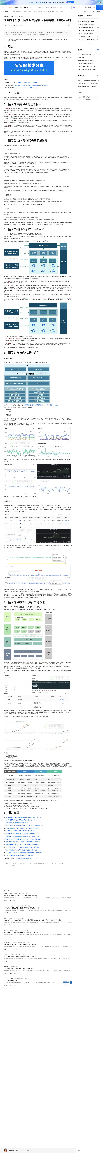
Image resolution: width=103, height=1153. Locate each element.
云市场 (39, 7)
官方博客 (40, 11)
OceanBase (54, 863)
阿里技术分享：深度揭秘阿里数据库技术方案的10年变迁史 (20, 833)
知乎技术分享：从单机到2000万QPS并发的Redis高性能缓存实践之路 (23, 817)
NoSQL (48, 863)
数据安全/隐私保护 (19, 978)
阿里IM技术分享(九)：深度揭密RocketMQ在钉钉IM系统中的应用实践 (22, 839)
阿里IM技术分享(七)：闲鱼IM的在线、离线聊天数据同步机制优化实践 (23, 842)
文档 (83, 7)
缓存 (23, 894)
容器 (26, 978)
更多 (98, 50)
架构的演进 (81, 57)
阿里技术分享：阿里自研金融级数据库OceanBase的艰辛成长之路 (41, 405)
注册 (94, 7)
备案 (86, 7)
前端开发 (12, 954)
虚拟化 (22, 918)
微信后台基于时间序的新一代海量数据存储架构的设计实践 (20, 820)
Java (15, 918)
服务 (47, 7)
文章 (17, 16)
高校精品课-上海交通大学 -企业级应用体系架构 (88, 69)
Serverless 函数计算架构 (84, 54)
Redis (65, 863)
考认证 (45, 11)
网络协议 (20, 942)
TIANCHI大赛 (51, 11)
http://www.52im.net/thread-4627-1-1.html (26, 88)
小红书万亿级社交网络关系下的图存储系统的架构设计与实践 (21, 850)
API (28, 942)
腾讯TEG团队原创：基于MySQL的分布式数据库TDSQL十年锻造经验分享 (24, 825)
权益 (31, 7)
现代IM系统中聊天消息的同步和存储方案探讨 (16, 822)
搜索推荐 (26, 930)
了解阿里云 (53, 7)
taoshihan (6, 954)
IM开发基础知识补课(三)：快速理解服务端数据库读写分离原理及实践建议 (25, 852)
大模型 (16, 7)
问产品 (29, 11)
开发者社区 (5, 11)
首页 (14, 11)
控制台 (89, 7)
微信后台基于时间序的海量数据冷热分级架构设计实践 (19, 855)
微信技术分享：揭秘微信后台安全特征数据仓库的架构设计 (20, 831)
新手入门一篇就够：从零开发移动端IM (27, 82)
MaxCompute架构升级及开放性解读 (87, 86)
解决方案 (26, 7)
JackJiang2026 (13, 1150)
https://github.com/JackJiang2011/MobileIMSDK (26, 85)
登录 (100, 7)
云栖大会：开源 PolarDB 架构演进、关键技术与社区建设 (88, 80)
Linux (19, 918)
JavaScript (18, 954)
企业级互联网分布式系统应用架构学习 (87, 66)
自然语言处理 (24, 906)
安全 (27, 894)
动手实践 (35, 11)
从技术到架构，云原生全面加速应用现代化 (88, 83)
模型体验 (18, 11)
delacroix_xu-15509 (8, 978)
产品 (21, 7)
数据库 (12, 16)
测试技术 (12, 966)
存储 (60, 863)
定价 (35, 7)
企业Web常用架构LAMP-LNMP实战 (87, 63)
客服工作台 (14, 863)
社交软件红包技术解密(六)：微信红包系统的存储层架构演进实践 (21, 828)
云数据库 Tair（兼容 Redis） (25, 863)
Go (16, 966)
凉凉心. (5, 918)
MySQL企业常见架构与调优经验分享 (87, 60)
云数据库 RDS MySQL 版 (38, 863)
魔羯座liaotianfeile (8, 894)
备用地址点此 (43, 85)
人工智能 (17, 906)
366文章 (29, 1150)
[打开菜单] (2, 7)
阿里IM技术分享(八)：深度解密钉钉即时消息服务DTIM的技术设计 (23, 844)
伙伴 (43, 7)
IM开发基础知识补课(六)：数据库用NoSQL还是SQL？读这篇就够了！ (24, 847)
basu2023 (6, 906)
